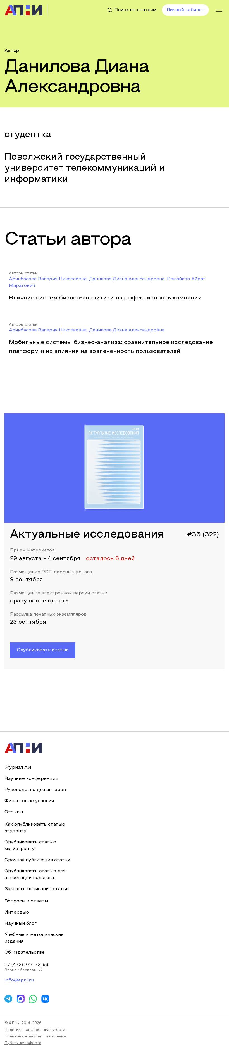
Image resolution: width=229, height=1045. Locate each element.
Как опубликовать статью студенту (34, 827)
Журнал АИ (17, 768)
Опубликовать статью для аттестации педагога (35, 874)
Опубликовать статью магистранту (30, 845)
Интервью (16, 912)
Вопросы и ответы (26, 901)
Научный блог (20, 924)
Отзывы (13, 812)
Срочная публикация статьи (37, 860)
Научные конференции (31, 779)
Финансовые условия (29, 801)
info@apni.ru (19, 980)
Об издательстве (24, 952)
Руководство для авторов (35, 790)
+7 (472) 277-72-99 (26, 965)
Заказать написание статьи (36, 889)
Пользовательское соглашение (35, 1036)
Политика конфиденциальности (34, 1030)
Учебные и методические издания (34, 938)
